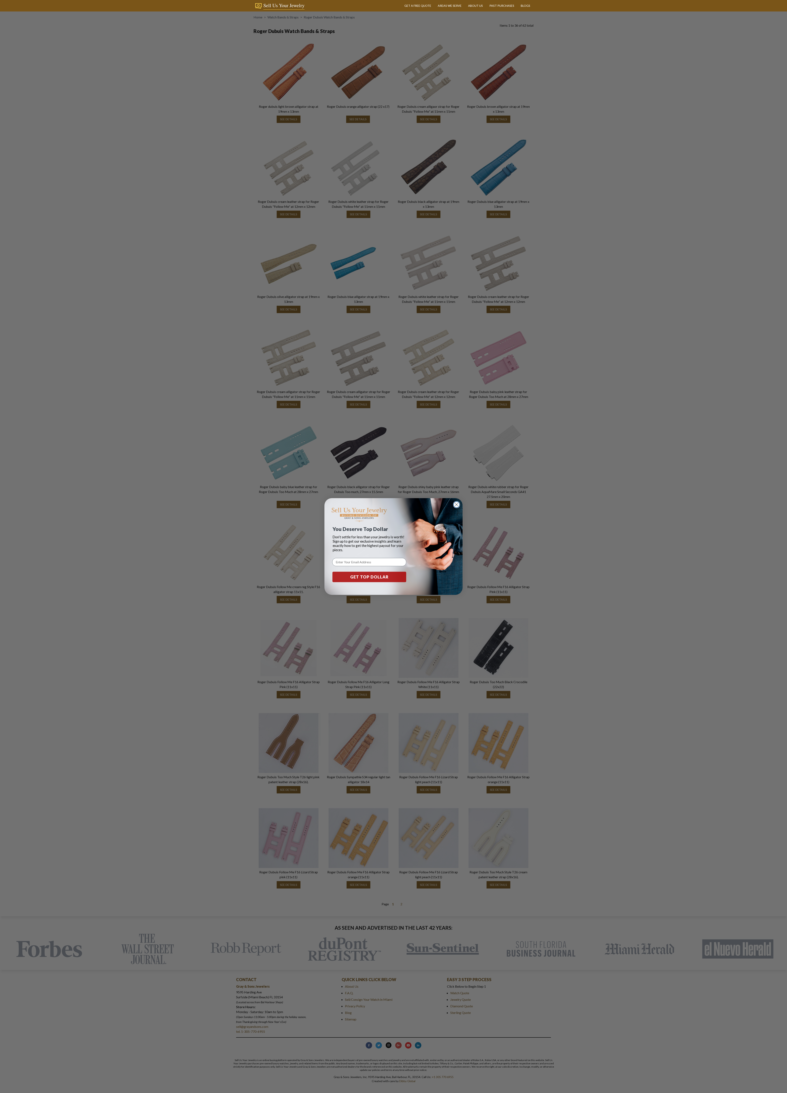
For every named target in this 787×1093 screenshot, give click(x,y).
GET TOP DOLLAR (369, 576)
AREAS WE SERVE (450, 5)
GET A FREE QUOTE (417, 5)
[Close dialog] (456, 505)
